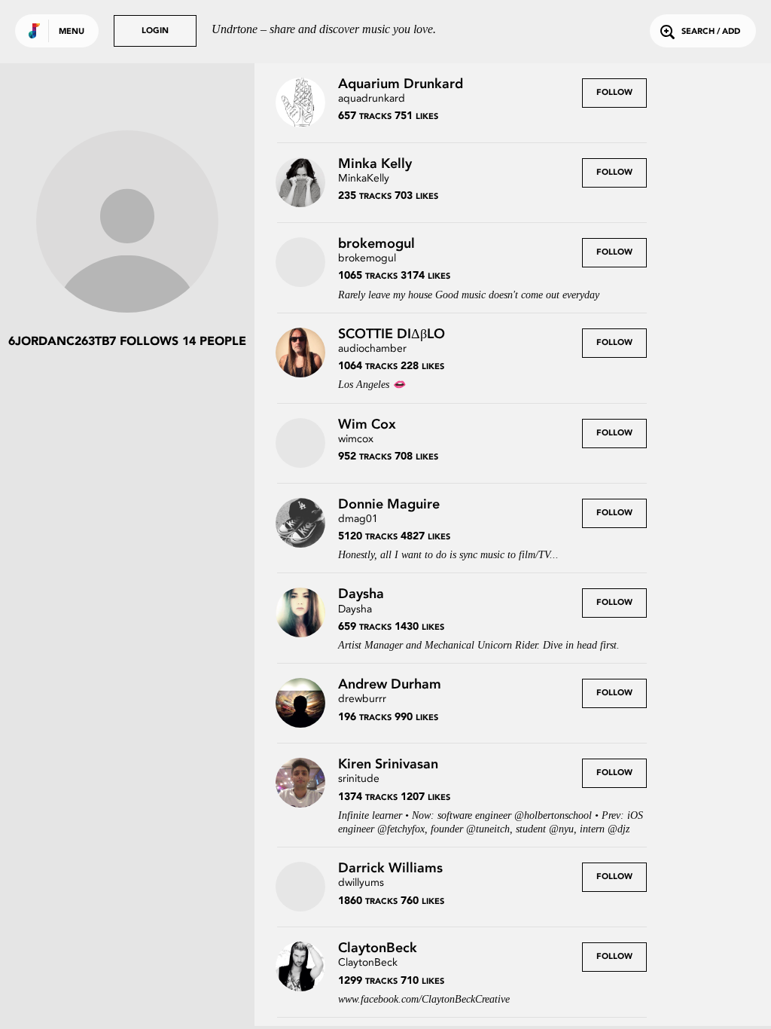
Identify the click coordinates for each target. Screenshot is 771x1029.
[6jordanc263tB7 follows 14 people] (127, 223)
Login (155, 31)
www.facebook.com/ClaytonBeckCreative (424, 999)
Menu (71, 32)
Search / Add (710, 32)
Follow (614, 93)
